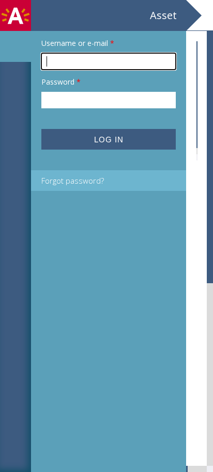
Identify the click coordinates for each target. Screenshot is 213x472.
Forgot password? (72, 180)
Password (61, 82)
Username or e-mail (77, 43)
